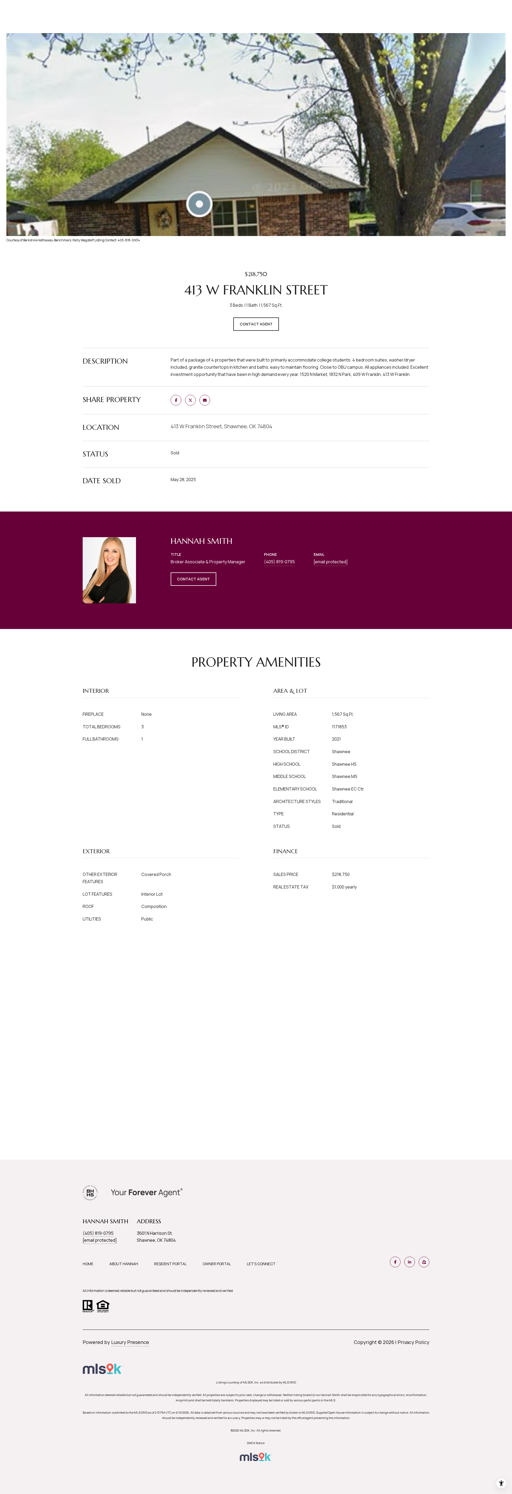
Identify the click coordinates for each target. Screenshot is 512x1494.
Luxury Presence (130, 1342)
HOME (88, 1263)
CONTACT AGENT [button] (193, 578)
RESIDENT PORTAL (170, 1263)
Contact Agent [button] (256, 324)
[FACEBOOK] (395, 1262)
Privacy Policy (413, 1342)
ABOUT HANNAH (123, 1263)
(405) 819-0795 (279, 562)
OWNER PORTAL (217, 1263)
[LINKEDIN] (409, 1262)
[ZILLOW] (424, 1262)
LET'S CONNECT (261, 1264)
